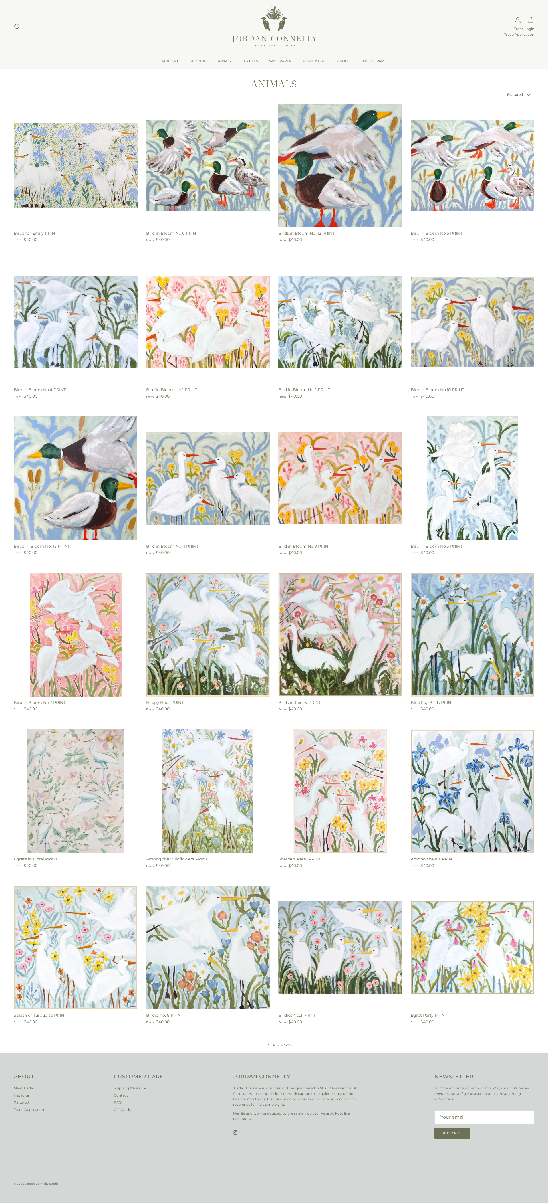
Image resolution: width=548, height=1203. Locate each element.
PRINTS (224, 61)
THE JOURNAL (373, 61)
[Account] (516, 20)
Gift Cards (122, 1109)
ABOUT (343, 61)
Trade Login (524, 29)
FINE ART (170, 61)
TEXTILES (250, 61)
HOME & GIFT (314, 61)
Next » (286, 1045)
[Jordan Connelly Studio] (274, 27)
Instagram (23, 1095)
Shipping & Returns (130, 1088)
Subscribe (452, 1133)
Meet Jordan (24, 1088)
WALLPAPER (280, 61)
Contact (121, 1095)
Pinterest (21, 1102)
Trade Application (519, 35)
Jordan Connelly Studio (42, 1184)
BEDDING (198, 61)
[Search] (17, 26)
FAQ (118, 1102)
